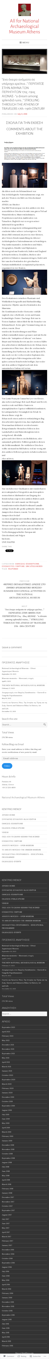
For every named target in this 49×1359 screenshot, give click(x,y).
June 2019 (6, 1119)
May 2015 (5, 1332)
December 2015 (8, 1302)
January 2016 (7, 1297)
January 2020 (7, 1093)
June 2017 (6, 1223)
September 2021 (8, 1053)
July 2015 (5, 1324)
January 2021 (7, 1071)
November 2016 (8, 1254)
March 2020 (7, 1084)
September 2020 (8, 1079)
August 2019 (7, 1110)
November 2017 (8, 1202)
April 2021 (6, 1062)
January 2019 (7, 1141)
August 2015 (7, 1319)
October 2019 (7, 1101)
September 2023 (8, 1027)
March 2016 (6, 1289)
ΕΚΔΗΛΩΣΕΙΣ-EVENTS (11, 861)
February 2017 (7, 1241)
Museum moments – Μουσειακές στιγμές (18, 678)
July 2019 (5, 1114)
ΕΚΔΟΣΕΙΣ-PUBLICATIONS (13, 828)
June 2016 (6, 1276)
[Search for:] (24, 724)
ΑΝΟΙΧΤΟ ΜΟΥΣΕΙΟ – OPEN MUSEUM (18, 845)
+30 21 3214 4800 (9, 787)
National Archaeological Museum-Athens (23, 797)
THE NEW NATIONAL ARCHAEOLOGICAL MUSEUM (23, 685)
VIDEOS (5, 832)
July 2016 (5, 1271)
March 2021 (6, 1066)
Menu (25, 42)
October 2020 (7, 1075)
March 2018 (6, 1184)
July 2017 (5, 1219)
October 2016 (7, 1258)
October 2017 (7, 1206)
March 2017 (6, 1236)
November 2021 (8, 1049)
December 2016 (8, 1250)
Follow (7, 766)
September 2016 (8, 1263)
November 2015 (8, 1306)
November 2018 (8, 1149)
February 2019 (7, 1136)
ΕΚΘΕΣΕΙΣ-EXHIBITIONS (27, 564)
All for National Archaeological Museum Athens (24, 26)
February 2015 (7, 1346)
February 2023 (7, 1036)
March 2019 (6, 1132)
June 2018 (6, 1171)
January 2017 (7, 1245)
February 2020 (8, 1088)
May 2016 (5, 1280)
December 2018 (8, 1145)
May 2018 (5, 1175)
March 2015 (6, 1341)
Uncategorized (34, 566)
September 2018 (8, 1158)
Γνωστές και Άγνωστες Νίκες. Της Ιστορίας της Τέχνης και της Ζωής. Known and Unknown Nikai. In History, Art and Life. (24, 705)
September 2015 (8, 1315)
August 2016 (7, 1267)
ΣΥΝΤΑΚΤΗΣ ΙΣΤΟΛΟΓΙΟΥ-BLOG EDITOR (19, 819)
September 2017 (8, 1210)
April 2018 (6, 1180)
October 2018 (7, 1154)
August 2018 (7, 1162)
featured (13, 569)
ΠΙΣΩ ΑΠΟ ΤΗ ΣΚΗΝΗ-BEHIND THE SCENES (20, 837)
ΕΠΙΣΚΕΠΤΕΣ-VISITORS (13, 566)
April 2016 (6, 1284)
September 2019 (8, 1106)
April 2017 (6, 1232)
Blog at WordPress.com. (24, 1353)
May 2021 (5, 1058)
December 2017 (8, 1197)
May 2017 (5, 1228)
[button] (24, 151)
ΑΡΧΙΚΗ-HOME (8, 815)
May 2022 (6, 1040)
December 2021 (8, 1045)
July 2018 (5, 1167)
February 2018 (7, 1189)
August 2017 (7, 1215)
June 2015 (6, 1328)
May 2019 (5, 1123)
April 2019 (6, 1128)
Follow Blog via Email (13, 744)
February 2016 (7, 1293)
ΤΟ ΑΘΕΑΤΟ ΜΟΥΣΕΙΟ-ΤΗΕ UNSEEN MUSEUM (21, 850)
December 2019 (8, 1097)
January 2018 (7, 1193)
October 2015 (7, 1311)
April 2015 (6, 1337)
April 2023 (6, 1032)
